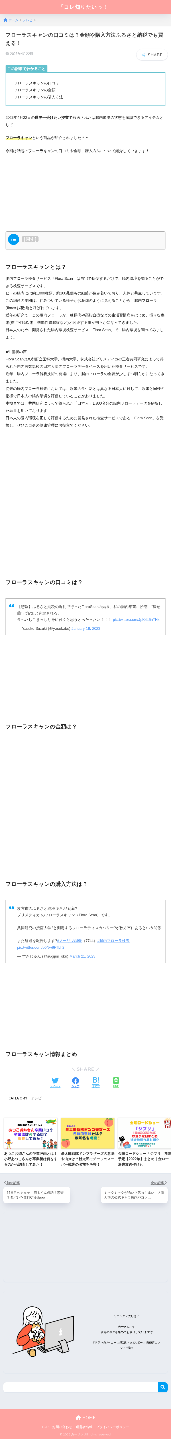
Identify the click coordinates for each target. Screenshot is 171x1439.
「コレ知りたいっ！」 (86, 7)
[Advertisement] (85, 191)
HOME (88, 1417)
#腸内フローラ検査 (113, 941)
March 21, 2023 (82, 956)
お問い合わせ (62, 1427)
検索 (163, 1387)
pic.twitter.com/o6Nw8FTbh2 (40, 947)
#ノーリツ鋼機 (69, 941)
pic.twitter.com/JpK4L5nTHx (136, 620)
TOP (45, 1427)
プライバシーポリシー (112, 1427)
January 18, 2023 (85, 628)
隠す (30, 239)
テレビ (36, 1098)
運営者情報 (84, 1427)
